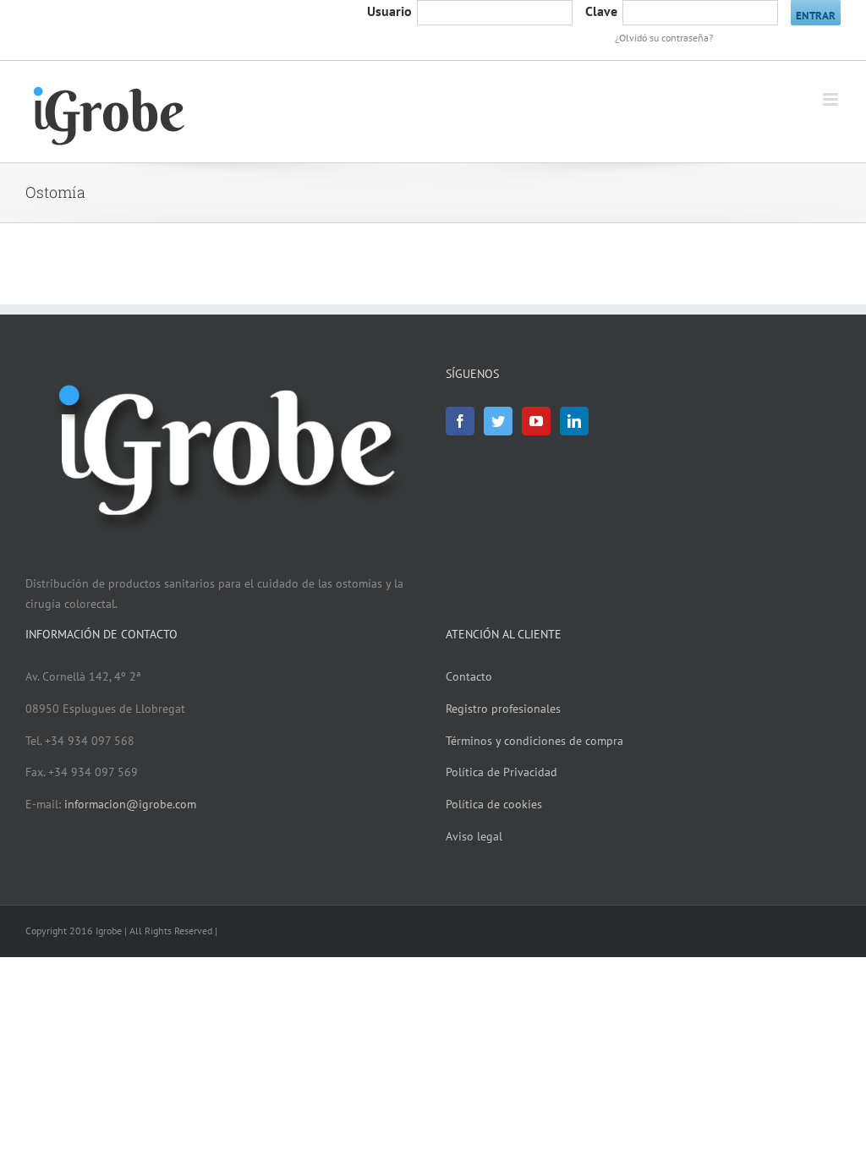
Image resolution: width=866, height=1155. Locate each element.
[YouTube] (536, 421)
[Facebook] (460, 421)
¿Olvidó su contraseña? (664, 37)
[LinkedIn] (574, 421)
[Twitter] (498, 421)
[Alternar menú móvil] (832, 99)
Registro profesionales (503, 708)
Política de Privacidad (501, 772)
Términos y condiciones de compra (534, 740)
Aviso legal (474, 836)
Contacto (469, 676)
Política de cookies (494, 804)
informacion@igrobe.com (130, 804)
